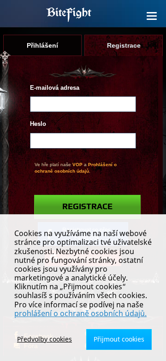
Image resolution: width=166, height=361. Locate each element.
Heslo (38, 124)
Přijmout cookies (119, 339)
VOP (77, 164)
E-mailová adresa (54, 88)
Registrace (87, 207)
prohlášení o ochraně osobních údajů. (80, 313)
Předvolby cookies (44, 339)
